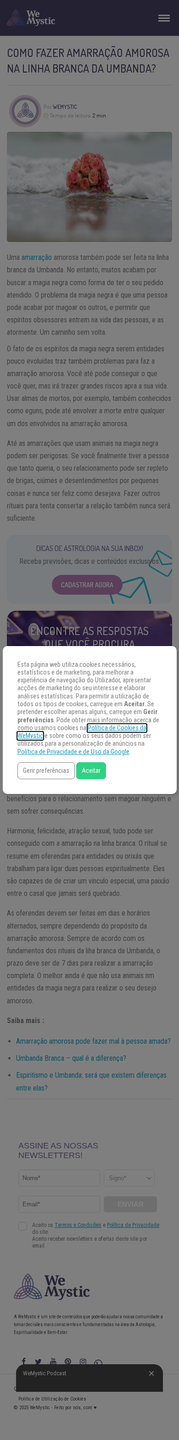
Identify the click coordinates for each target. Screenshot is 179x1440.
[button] (46, 770)
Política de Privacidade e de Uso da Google (73, 752)
